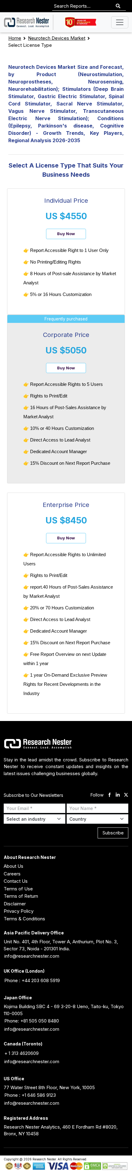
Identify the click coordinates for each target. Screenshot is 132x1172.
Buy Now (66, 233)
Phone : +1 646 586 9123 (30, 1095)
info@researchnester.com (31, 956)
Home (14, 38)
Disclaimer (15, 904)
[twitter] (126, 795)
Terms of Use (18, 889)
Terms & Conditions (24, 919)
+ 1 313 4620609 (21, 1053)
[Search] (118, 6)
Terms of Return (21, 896)
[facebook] (109, 795)
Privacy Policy (18, 911)
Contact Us (16, 881)
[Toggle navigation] (119, 22)
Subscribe (113, 833)
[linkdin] (117, 795)
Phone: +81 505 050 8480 (31, 1021)
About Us (13, 866)
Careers (12, 874)
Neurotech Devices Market (56, 38)
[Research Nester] (27, 22)
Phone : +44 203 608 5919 (32, 980)
